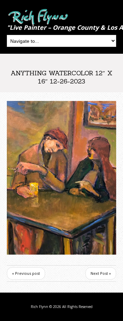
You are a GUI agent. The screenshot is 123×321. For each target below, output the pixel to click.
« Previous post (26, 273)
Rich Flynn (39, 306)
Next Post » (101, 273)
